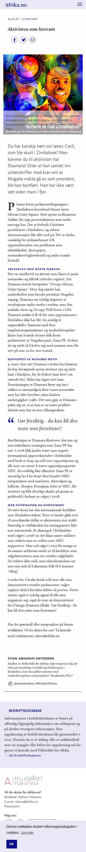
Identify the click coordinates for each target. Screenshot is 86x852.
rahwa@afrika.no (26, 802)
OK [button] (11, 844)
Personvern (12, 806)
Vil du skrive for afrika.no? (22, 792)
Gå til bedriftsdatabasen (25, 755)
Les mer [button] (27, 832)
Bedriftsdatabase (25, 711)
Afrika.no (16, 5)
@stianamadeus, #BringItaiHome (33, 683)
